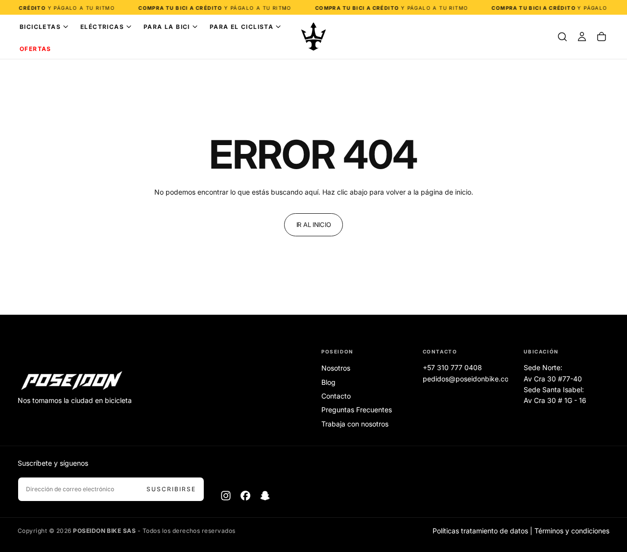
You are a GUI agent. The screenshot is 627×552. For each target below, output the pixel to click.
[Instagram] (226, 496)
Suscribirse (171, 489)
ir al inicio (313, 224)
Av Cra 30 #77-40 (553, 379)
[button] (562, 37)
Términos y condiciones (571, 531)
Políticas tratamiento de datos (480, 531)
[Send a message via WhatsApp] (608, 465)
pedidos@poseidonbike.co (465, 379)
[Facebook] (245, 496)
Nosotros (335, 368)
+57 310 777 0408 (452, 367)
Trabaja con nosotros (354, 424)
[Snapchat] (265, 496)
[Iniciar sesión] (582, 37)
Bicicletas (40, 26)
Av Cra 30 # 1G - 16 (555, 400)
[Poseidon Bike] (71, 381)
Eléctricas (102, 26)
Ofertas (35, 48)
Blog (328, 382)
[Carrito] (601, 37)
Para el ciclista (241, 26)
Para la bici (167, 26)
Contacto (336, 396)
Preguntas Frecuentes (356, 409)
